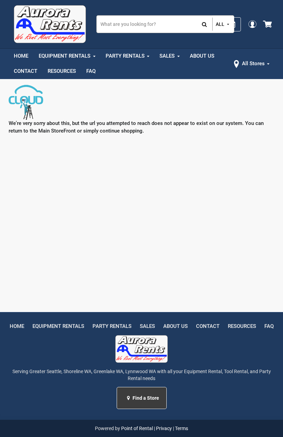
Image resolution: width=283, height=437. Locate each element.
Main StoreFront (57, 131)
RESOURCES (242, 326)
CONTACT (207, 326)
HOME (17, 326)
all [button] (220, 24)
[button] (129, 398)
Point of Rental (137, 428)
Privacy (164, 428)
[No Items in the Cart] (268, 24)
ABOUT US (175, 326)
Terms (181, 428)
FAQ (269, 326)
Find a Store (145, 398)
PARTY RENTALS (111, 326)
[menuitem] (21, 56)
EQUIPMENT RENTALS (58, 326)
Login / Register (252, 24)
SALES (147, 326)
